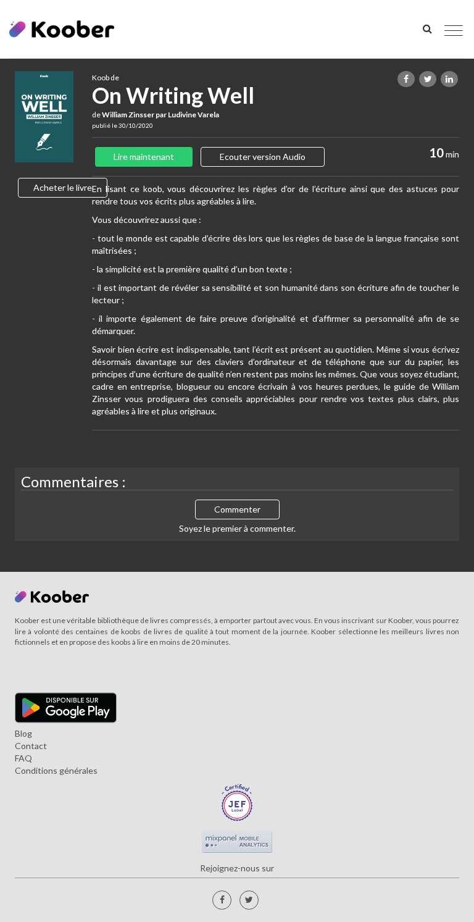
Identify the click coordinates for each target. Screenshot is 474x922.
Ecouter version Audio (263, 156)
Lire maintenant (144, 156)
